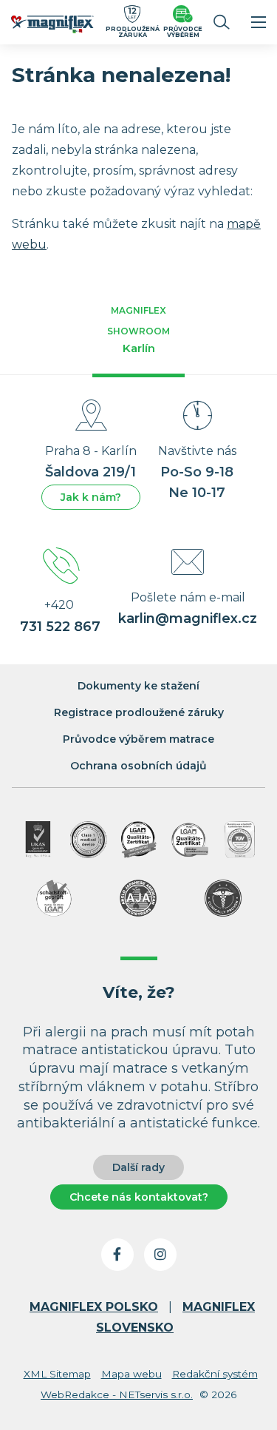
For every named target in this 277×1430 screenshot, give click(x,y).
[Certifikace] (138, 839)
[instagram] (160, 1254)
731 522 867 (60, 626)
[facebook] (117, 1254)
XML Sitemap (57, 1374)
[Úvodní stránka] (52, 27)
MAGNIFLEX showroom (138, 330)
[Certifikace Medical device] (88, 839)
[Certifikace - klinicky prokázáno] (223, 898)
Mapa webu (131, 1374)
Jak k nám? (91, 497)
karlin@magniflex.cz (187, 618)
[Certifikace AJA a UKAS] (37, 839)
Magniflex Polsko (94, 1307)
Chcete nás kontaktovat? (138, 1197)
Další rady (138, 1167)
